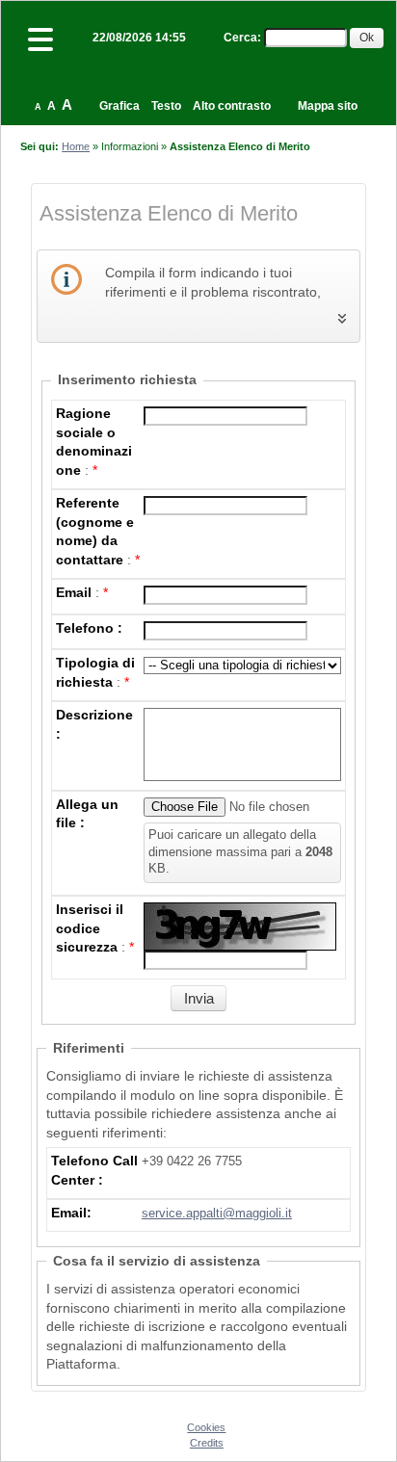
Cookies (206, 1427)
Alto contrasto (232, 106)
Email (74, 592)
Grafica (119, 106)
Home (76, 146)
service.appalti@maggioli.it (217, 1213)
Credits (207, 1443)
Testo (166, 106)
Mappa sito (327, 106)
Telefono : (89, 628)
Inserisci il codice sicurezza (89, 927)
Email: (71, 1212)
